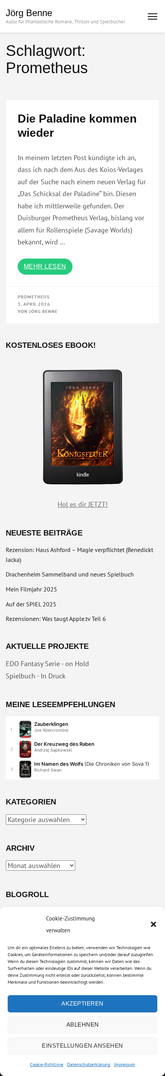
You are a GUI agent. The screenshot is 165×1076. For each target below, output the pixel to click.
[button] (153, 924)
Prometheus (34, 297)
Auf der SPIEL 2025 (31, 604)
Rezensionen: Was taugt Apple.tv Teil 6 (56, 618)
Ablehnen (82, 1024)
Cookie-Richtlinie (46, 1064)
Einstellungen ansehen (82, 1045)
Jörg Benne (29, 13)
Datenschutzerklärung (88, 1064)
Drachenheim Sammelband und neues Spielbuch (70, 574)
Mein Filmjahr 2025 (31, 589)
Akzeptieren (82, 1003)
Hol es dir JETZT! (82, 504)
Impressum (124, 1064)
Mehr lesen (45, 266)
